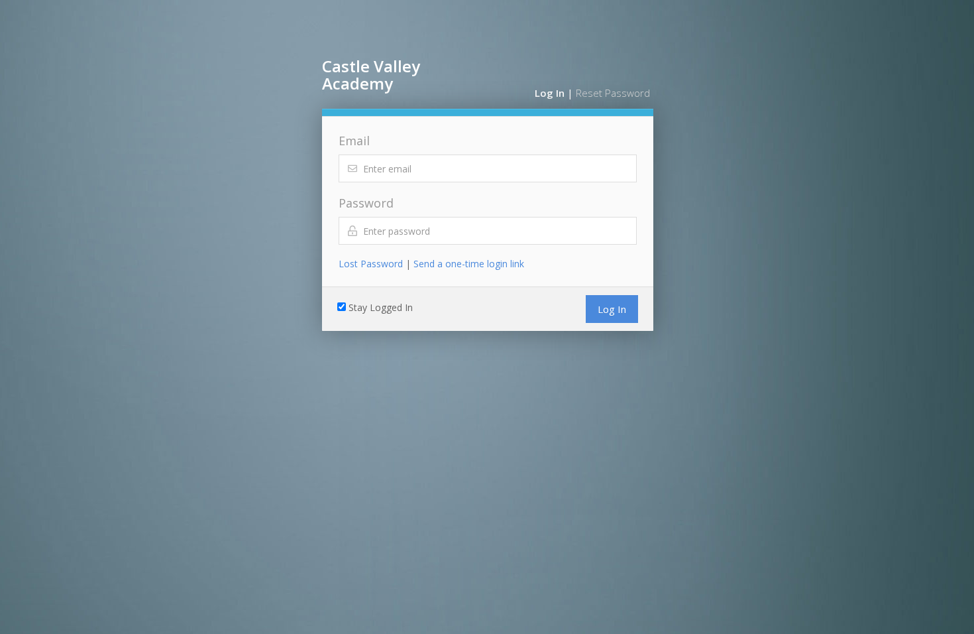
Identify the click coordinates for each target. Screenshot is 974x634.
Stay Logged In (381, 307)
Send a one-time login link (468, 263)
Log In (550, 92)
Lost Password (371, 263)
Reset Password (613, 92)
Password (366, 203)
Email (354, 140)
